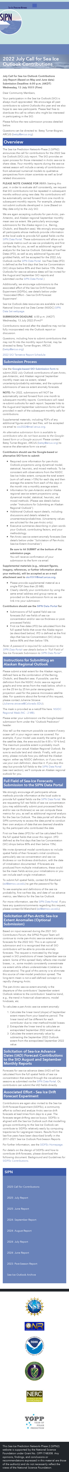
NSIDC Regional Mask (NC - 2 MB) (32, 711)
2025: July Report (17, 1198)
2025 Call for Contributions (23, 1187)
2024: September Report (21, 1220)
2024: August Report (19, 1230)
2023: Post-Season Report (22, 1263)
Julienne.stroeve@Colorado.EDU (23, 703)
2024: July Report (17, 1241)
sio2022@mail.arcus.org (31, 427)
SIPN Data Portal (12, 239)
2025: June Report (18, 1209)
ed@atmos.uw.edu (14, 883)
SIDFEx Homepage (51, 1144)
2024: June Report (18, 1252)
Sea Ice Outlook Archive (21, 1274)
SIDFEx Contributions (15, 1161)
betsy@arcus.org (22, 134)
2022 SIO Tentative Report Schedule (24, 355)
